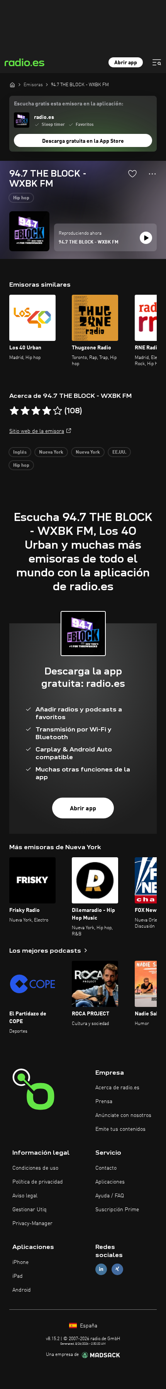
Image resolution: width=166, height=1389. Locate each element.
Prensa (103, 1101)
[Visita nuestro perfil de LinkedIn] (101, 1269)
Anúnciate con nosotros (123, 1115)
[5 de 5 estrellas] (57, 411)
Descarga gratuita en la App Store (83, 141)
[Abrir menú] (156, 62)
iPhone (20, 1262)
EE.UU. (119, 452)
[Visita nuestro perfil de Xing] (117, 1269)
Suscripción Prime (117, 1209)
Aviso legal (24, 1196)
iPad (17, 1276)
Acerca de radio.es (117, 1087)
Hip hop (21, 198)
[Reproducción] (146, 238)
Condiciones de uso (35, 1168)
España (87, 1326)
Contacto (106, 1168)
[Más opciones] (152, 174)
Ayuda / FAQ (109, 1196)
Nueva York (51, 452)
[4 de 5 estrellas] (46, 411)
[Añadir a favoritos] (132, 173)
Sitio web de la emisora (36, 431)
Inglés (20, 452)
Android (21, 1290)
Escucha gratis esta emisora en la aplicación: (68, 104)
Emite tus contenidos (120, 1129)
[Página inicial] (12, 85)
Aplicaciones (110, 1182)
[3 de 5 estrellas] (35, 411)
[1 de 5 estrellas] (14, 411)
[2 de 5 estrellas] (25, 411)
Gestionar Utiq (29, 1209)
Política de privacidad (37, 1182)
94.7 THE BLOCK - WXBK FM (89, 242)
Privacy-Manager (32, 1223)
